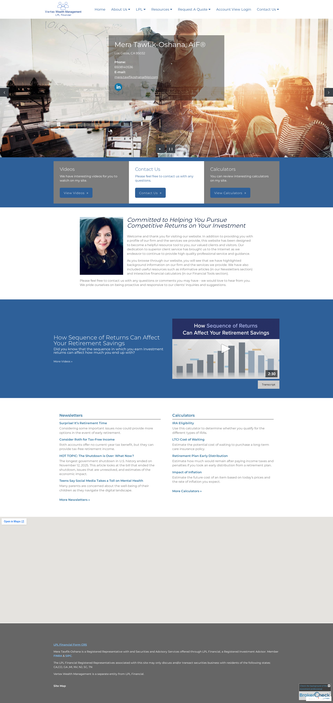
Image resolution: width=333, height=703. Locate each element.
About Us (119, 9)
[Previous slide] (4, 92)
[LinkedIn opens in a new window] (118, 87)
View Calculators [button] (228, 193)
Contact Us (266, 9)
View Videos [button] (74, 193)
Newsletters (70, 415)
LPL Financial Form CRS (70, 644)
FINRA (58, 656)
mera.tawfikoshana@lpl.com (136, 77)
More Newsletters (74, 500)
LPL (139, 9)
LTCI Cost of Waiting (188, 439)
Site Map (60, 686)
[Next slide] (328, 92)
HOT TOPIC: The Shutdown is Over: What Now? (96, 456)
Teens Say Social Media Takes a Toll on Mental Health (101, 481)
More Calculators (187, 491)
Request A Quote (193, 9)
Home (100, 9)
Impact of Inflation (187, 472)
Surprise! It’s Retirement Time (83, 423)
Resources (160, 9)
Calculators (183, 415)
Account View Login (233, 9)
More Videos (63, 361)
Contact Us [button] (148, 193)
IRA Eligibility (183, 423)
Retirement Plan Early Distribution (200, 456)
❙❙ (170, 148)
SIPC (68, 656)
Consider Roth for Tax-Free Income (87, 439)
